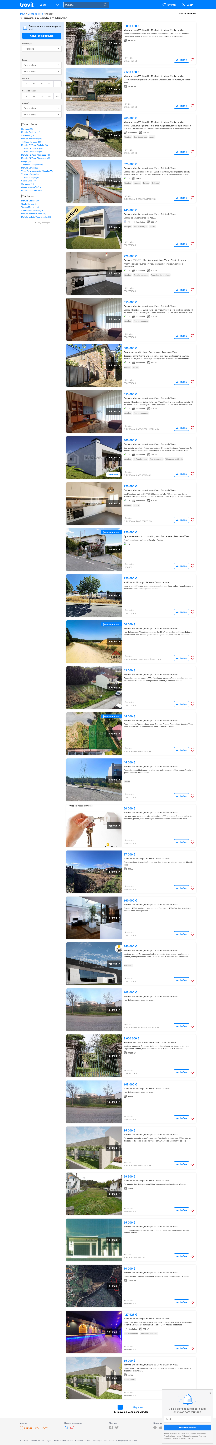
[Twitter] (117, 1428)
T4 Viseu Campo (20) (30, 177)
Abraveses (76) (27, 135)
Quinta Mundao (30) (29, 203)
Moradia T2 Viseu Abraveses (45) (35, 154)
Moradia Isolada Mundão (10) (33, 213)
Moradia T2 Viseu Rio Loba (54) (34, 145)
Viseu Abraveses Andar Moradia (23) (37, 171)
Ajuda (49, 1440)
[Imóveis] (66, 1428)
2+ (42, 83)
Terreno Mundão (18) (30, 207)
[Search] (105, 5)
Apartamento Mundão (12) (32, 210)
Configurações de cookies (126, 1440)
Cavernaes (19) (27, 183)
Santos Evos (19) (28, 180)
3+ (49, 83)
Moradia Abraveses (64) (31, 138)
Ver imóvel (181, 59)
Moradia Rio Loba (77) (30, 132)
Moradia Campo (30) (29, 167)
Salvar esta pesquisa (41, 35)
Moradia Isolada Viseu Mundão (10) (36, 216)
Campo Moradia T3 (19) (31, 187)
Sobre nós (24, 1440)
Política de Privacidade (190, 1436)
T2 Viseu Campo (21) (30, 174)
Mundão (49, 13)
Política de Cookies (82, 1440)
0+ (26, 83)
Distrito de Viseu (35, 13)
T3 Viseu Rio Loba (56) (31, 141)
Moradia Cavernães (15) (31, 190)
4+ (57, 83)
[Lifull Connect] (33, 1429)
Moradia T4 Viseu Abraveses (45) (35, 158)
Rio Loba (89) (27, 128)
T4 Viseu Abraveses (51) (31, 151)
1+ (34, 83)
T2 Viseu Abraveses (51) (31, 148)
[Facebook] (111, 1428)
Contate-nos (109, 1440)
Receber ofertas (187, 1427)
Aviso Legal (97, 1440)
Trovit (22, 13)
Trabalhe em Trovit (37, 1440)
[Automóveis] (72, 1428)
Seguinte (138, 1407)
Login (190, 4)
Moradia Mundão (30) (30, 200)
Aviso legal (167, 1436)
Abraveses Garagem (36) (32, 164)
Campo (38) (26, 161)
